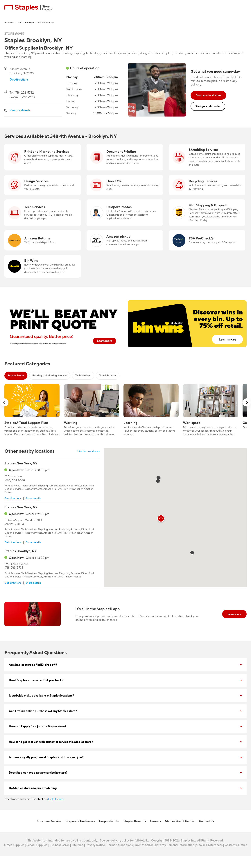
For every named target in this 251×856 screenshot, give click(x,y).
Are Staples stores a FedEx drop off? (33, 664)
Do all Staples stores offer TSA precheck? (36, 680)
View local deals (20, 110)
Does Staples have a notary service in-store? (38, 772)
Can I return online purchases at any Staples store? (43, 711)
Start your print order (207, 106)
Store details (33, 498)
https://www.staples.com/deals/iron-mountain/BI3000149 (207, 146)
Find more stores (88, 451)
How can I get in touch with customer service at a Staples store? (51, 742)
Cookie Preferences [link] (209, 845)
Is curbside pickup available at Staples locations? (41, 695)
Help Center (56, 799)
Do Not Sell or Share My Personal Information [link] (164, 845)
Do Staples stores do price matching (33, 788)
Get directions (19, 79)
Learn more (234, 614)
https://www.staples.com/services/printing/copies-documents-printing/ (120, 148)
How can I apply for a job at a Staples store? (37, 726)
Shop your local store (208, 95)
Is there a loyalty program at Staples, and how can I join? (46, 757)
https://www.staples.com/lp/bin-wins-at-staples (35, 257)
